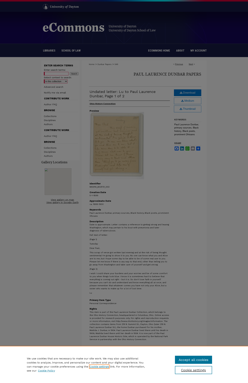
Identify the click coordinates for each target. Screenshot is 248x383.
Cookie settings (99, 366)
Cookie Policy (46, 370)
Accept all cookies (193, 360)
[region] (124, 364)
